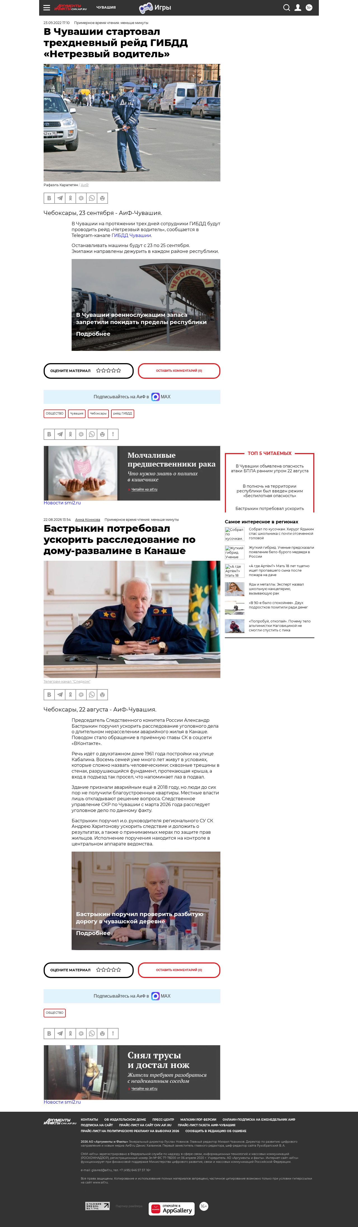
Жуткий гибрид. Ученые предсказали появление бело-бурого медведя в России (281, 552)
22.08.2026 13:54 (57, 519)
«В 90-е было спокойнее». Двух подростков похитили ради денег (278, 605)
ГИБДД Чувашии (131, 235)
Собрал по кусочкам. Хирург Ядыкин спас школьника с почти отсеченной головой (281, 533)
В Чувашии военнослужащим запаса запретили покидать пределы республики (141, 318)
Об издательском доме (125, 1119)
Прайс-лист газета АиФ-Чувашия (206, 1125)
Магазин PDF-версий (198, 1119)
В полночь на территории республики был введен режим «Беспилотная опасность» (270, 491)
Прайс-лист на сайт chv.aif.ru (145, 1125)
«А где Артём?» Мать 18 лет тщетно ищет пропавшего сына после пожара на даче (279, 570)
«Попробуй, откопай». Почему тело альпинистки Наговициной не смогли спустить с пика (280, 625)
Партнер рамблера (129, 1206)
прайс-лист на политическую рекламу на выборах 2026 (130, 1131)
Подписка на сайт (97, 1125)
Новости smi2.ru (62, 502)
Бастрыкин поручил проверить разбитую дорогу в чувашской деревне (139, 918)
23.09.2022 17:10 (57, 23)
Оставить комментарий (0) (179, 371)
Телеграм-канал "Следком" (67, 681)
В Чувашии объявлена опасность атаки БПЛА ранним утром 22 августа (269, 468)
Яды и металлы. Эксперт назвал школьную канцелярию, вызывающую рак (276, 588)
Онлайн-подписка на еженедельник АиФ (259, 1119)
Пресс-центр (163, 1119)
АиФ (85, 185)
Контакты (89, 1119)
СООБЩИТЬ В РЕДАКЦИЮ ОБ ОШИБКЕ (215, 1131)
